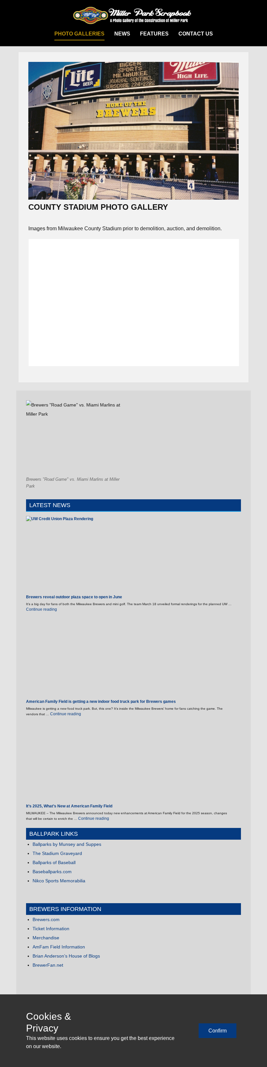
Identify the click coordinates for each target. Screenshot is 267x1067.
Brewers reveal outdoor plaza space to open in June (74, 597)
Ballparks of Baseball (54, 862)
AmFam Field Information (59, 946)
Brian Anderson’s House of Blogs (66, 956)
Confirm (217, 1030)
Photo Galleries (79, 33)
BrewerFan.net (48, 965)
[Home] (133, 15)
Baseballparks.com (52, 871)
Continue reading (41, 609)
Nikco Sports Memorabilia (59, 880)
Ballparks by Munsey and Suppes (67, 844)
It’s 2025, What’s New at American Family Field (69, 806)
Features (154, 33)
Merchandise (46, 937)
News (122, 33)
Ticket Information (51, 928)
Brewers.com (46, 919)
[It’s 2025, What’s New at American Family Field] (65, 763)
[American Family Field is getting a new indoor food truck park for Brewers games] (65, 659)
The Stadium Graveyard (57, 853)
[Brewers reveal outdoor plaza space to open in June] (65, 555)
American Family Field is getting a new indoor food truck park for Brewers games (101, 701)
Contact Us (195, 33)
